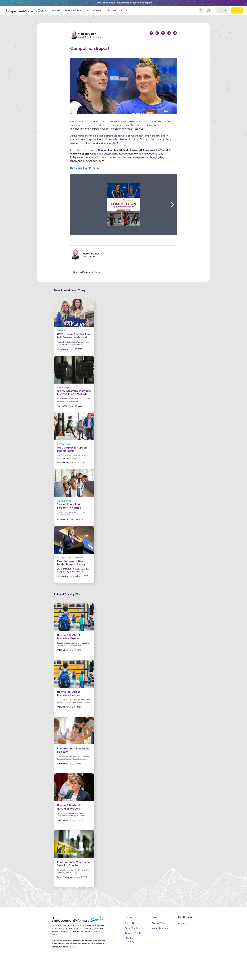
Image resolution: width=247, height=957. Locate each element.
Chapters (111, 11)
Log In (223, 11)
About (124, 11)
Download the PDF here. (84, 168)
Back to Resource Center (87, 272)
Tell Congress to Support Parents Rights (72, 450)
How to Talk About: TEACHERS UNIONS (69, 807)
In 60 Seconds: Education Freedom (73, 750)
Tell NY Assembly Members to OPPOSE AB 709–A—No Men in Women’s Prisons (74, 393)
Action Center (94, 11)
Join (237, 11)
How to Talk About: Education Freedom (69, 694)
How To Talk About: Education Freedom (69, 637)
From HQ (55, 11)
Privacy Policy (159, 923)
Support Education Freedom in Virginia (69, 506)
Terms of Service (160, 928)
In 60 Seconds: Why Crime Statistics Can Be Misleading (73, 864)
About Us (182, 923)
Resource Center (73, 11)
